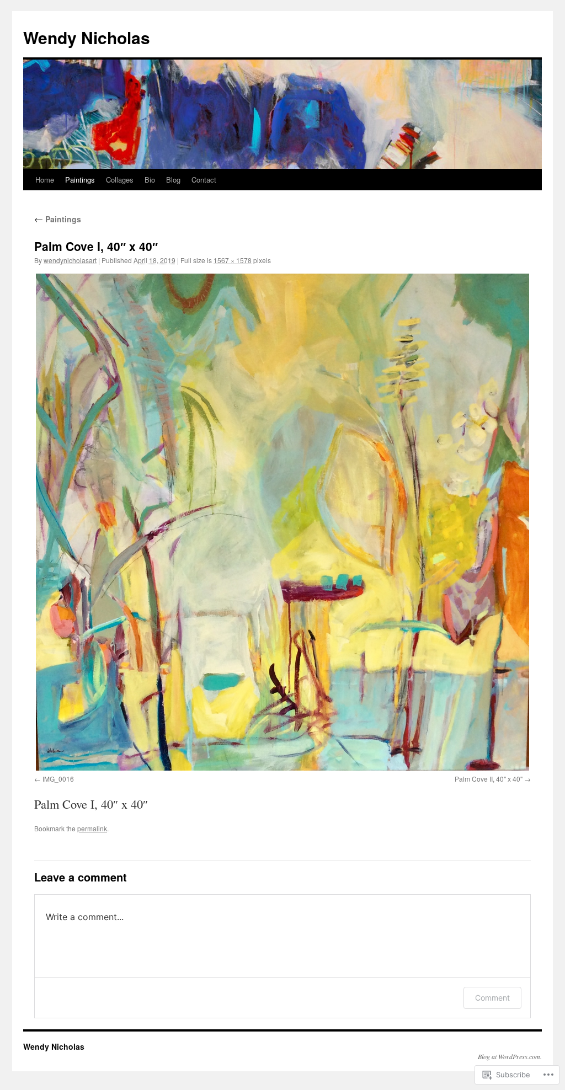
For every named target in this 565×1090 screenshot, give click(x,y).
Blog (173, 179)
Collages (120, 179)
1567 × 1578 (233, 260)
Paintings (80, 179)
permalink (92, 828)
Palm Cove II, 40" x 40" (489, 778)
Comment (492, 997)
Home (44, 179)
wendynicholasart (70, 260)
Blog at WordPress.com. (510, 1056)
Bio (150, 179)
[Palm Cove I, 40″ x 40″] (282, 522)
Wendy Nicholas (86, 37)
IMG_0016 (58, 778)
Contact (203, 179)
